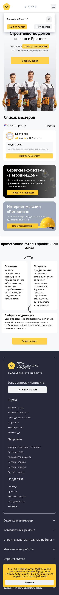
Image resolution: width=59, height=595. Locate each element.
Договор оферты (17, 496)
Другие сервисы (16, 471)
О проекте (13, 422)
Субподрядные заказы (19, 417)
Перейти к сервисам (23, 192)
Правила (12, 491)
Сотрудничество (16, 501)
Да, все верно (17, 27)
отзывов (36, 138)
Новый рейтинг (16, 427)
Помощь (12, 486)
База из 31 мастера (18, 412)
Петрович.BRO (15, 452)
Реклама (12, 506)
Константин (21, 133)
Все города (14, 432)
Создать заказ (30, 60)
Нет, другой (43, 26)
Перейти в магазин (22, 225)
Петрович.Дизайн (17, 461)
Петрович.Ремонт (17, 466)
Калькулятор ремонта (19, 456)
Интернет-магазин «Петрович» (24, 447)
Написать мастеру (29, 155)
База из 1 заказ (16, 407)
